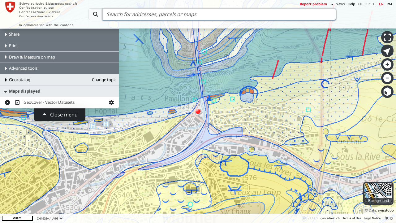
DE (360, 4)
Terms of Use (352, 218)
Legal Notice (372, 218)
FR (368, 4)
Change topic (104, 79)
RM (389, 4)
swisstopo (386, 210)
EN (381, 4)
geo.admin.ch (330, 218)
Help (351, 4)
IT (374, 4)
